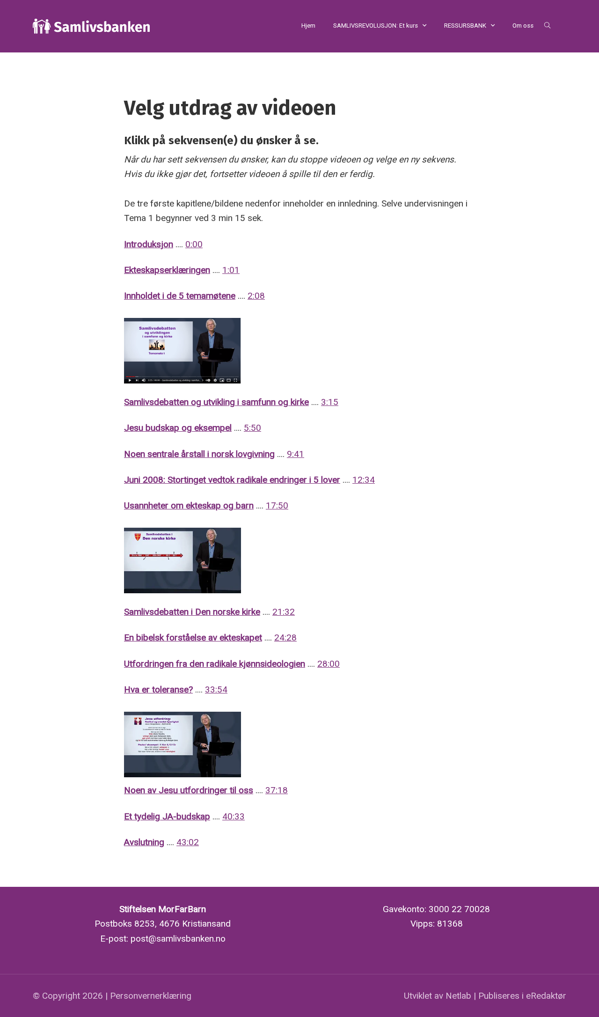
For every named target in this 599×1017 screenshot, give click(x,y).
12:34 (363, 479)
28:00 (328, 663)
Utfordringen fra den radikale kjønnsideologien (214, 663)
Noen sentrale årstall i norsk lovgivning (199, 454)
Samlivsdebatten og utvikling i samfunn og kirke (216, 402)
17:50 (277, 505)
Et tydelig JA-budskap (167, 816)
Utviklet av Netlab (437, 995)
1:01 (231, 270)
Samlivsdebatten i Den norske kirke (192, 611)
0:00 (194, 244)
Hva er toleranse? (158, 689)
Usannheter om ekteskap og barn (189, 505)
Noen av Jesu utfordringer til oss (188, 790)
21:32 (283, 611)
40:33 (233, 816)
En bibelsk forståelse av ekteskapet (193, 637)
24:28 (285, 637)
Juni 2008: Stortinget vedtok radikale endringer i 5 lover (232, 479)
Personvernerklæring (150, 995)
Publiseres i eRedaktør (522, 995)
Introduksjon (148, 244)
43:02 (187, 842)
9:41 (295, 454)
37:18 (276, 790)
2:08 (256, 295)
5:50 (252, 427)
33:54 (216, 689)
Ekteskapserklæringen (167, 270)
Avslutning (144, 842)
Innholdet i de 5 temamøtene (179, 295)
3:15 (329, 402)
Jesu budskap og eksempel (178, 427)
